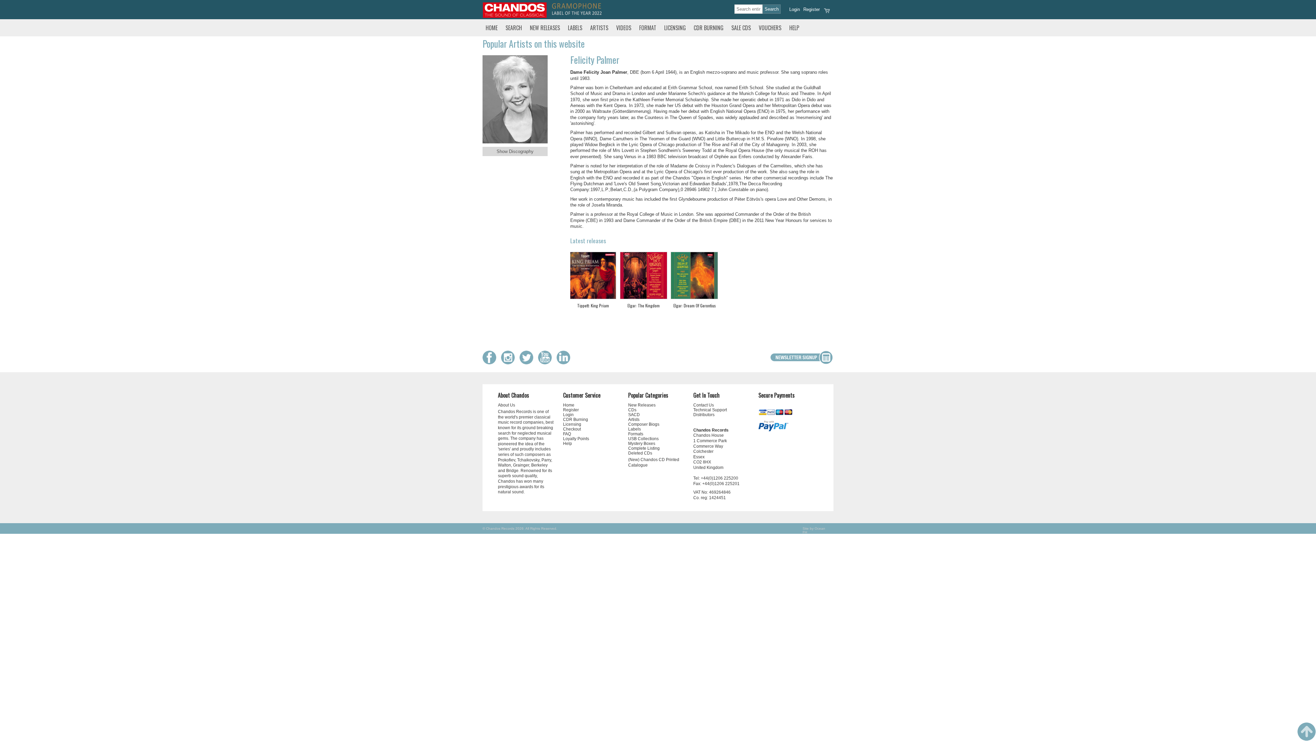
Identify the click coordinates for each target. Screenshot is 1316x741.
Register (811, 9)
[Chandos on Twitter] (528, 362)
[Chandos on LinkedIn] (565, 362)
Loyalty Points (576, 438)
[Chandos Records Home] (515, 16)
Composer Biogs (643, 424)
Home (492, 28)
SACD (634, 414)
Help (794, 28)
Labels (575, 28)
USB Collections (643, 438)
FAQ (567, 434)
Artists (599, 28)
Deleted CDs (640, 453)
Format (647, 28)
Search (513, 28)
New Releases (545, 28)
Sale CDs (741, 28)
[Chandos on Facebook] (491, 362)
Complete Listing (644, 448)
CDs (632, 410)
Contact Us (703, 405)
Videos (623, 28)
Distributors (704, 414)
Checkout (572, 429)
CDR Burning (708, 28)
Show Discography (515, 151)
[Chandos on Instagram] (509, 362)
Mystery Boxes (641, 443)
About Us (506, 405)
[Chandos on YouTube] (546, 362)
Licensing (675, 28)
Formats (635, 434)
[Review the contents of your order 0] (826, 12)
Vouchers (770, 28)
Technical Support (710, 410)
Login (794, 9)
